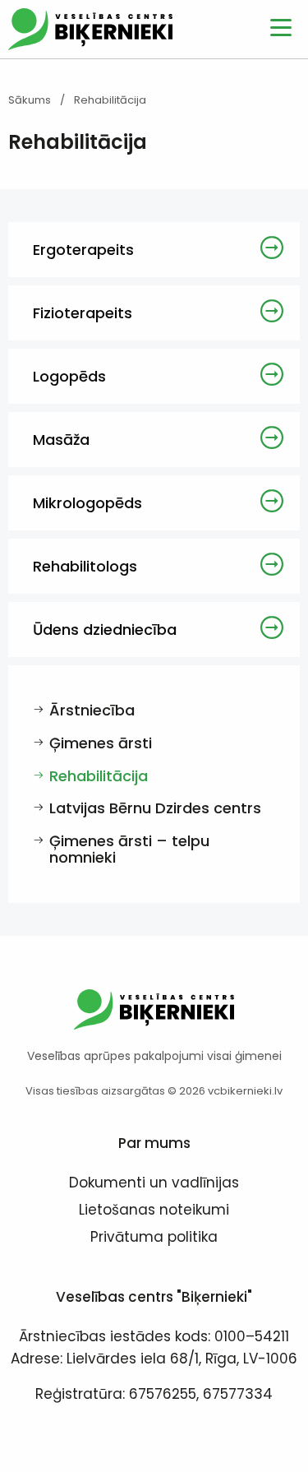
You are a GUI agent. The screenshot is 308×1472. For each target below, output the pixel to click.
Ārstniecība (92, 710)
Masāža (61, 439)
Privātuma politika (154, 1238)
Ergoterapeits (83, 249)
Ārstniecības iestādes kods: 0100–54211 (154, 1336)
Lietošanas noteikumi (154, 1211)
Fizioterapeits (82, 313)
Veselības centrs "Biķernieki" (154, 1297)
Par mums (154, 1143)
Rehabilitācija (98, 776)
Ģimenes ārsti (100, 743)
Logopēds (69, 376)
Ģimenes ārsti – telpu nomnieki (129, 849)
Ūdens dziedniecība (105, 629)
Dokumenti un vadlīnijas (154, 1184)
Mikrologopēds (87, 503)
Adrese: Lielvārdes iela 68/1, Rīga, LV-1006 (154, 1358)
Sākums (29, 100)
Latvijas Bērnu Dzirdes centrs (155, 808)
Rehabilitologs (85, 566)
